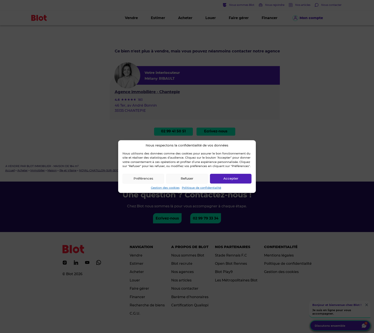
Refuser (187, 178)
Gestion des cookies (165, 187)
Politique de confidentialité (201, 187)
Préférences (143, 178)
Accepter (230, 178)
